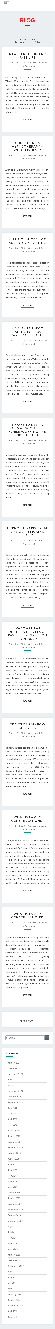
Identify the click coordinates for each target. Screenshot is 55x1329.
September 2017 (16, 1266)
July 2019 (12, 1164)
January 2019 (14, 1198)
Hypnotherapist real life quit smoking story (27, 531)
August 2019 (13, 1158)
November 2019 (15, 1147)
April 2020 (12, 1119)
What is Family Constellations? (27, 915)
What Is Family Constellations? (27, 818)
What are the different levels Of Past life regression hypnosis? (27, 633)
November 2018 (15, 1209)
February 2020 (14, 1130)
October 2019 (14, 1153)
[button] (51, 6)
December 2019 (15, 1141)
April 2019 (12, 1181)
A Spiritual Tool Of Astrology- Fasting (27, 241)
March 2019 (13, 1187)
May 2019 (12, 1175)
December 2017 (15, 1260)
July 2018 (12, 1232)
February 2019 (14, 1192)
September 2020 (16, 1102)
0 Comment (28, 66)
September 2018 (16, 1220)
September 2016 (16, 1305)
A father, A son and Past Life (27, 55)
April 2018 (12, 1243)
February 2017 (14, 1294)
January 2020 (14, 1136)
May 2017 (12, 1283)
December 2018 (15, 1203)
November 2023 (15, 1074)
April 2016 (12, 1311)
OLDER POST (26, 1021)
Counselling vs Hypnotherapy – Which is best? (27, 146)
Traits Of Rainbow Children (27, 726)
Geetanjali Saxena (38, 63)
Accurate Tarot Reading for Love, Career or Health (27, 331)
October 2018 (14, 1215)
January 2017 (14, 1299)
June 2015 (12, 1316)
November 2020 (15, 1091)
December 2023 (15, 1068)
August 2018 (13, 1226)
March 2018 (13, 1249)
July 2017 (12, 1277)
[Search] (47, 1037)
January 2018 (14, 1254)
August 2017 (13, 1271)
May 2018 (12, 1237)
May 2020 (12, 1113)
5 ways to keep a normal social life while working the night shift (27, 430)
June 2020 (12, 1108)
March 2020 (13, 1124)
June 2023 (12, 1079)
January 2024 (14, 1062)
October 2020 (14, 1096)
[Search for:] (28, 1037)
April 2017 (12, 1288)
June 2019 (12, 1170)
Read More (28, 119)
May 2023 (12, 1085)
